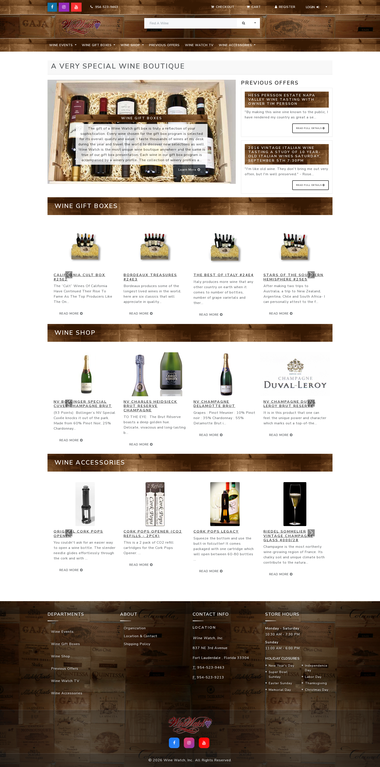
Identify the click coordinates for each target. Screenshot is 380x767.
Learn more (187, 170)
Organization (135, 628)
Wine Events (62, 631)
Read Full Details (309, 128)
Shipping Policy (137, 644)
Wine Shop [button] (131, 45)
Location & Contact (140, 636)
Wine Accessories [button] (236, 45)
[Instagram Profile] (64, 7)
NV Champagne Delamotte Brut (214, 403)
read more (139, 313)
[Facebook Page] (52, 7)
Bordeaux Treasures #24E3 (150, 277)
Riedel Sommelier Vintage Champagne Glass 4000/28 (288, 535)
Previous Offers (164, 45)
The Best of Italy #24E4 (224, 275)
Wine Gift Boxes (65, 644)
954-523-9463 (105, 7)
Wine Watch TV (199, 45)
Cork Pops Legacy (216, 531)
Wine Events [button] (61, 45)
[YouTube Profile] (76, 7)
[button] (69, 275)
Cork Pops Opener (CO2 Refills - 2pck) (153, 533)
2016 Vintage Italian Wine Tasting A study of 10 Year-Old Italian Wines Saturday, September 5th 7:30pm (284, 154)
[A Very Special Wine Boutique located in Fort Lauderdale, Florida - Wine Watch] (81, 26)
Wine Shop (60, 656)
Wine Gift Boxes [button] (97, 45)
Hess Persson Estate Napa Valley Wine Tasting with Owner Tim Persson (281, 99)
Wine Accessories (66, 693)
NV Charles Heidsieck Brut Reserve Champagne (150, 405)
